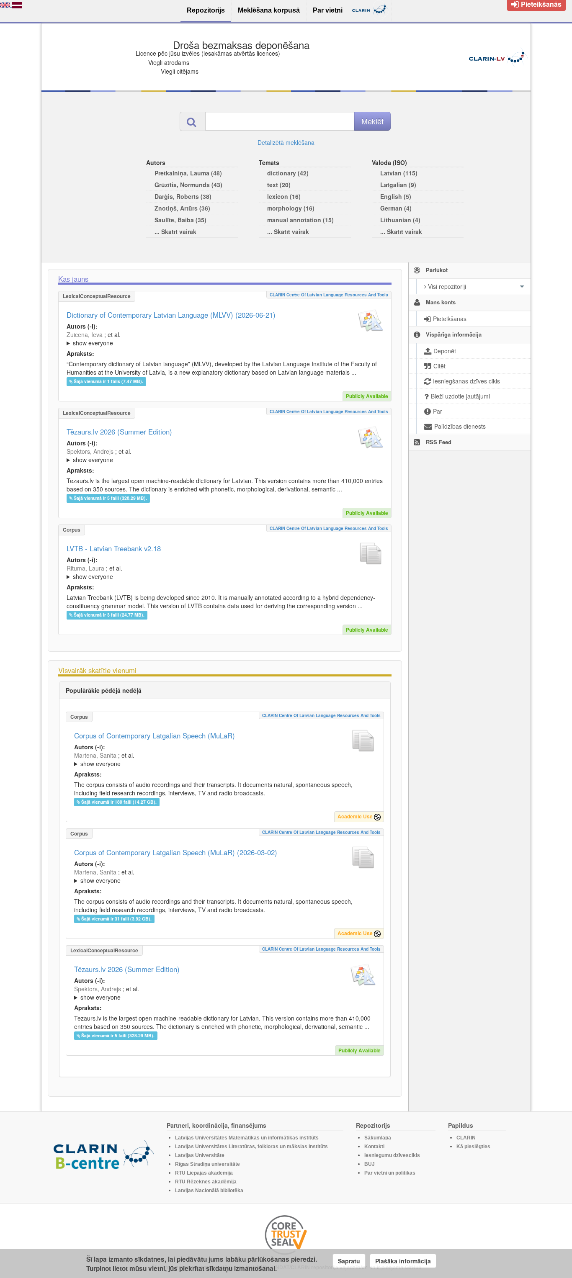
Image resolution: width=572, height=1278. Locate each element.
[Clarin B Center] (104, 1157)
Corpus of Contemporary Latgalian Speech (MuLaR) (154, 735)
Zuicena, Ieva (85, 334)
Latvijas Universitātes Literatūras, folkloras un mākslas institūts (251, 1146)
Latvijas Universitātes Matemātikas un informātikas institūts (247, 1138)
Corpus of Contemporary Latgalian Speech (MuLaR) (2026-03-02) (175, 852)
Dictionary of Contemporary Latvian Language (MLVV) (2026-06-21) (171, 315)
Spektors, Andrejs (90, 451)
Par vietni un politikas (389, 1173)
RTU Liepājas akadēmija (204, 1173)
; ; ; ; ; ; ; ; (220, 759)
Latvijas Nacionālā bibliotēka (209, 1190)
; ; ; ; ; (223, 572)
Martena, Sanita (95, 755)
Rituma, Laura (85, 568)
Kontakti (374, 1146)
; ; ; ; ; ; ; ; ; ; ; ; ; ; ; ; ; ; (224, 338)
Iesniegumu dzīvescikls (392, 1155)
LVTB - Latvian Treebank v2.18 (114, 548)
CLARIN (466, 1138)
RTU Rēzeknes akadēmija (206, 1182)
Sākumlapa (377, 1138)
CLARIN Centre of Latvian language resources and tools (329, 295)
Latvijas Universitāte (199, 1155)
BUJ (369, 1164)
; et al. (94, 338)
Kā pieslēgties (473, 1146)
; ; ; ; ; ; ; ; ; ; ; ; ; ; (222, 455)
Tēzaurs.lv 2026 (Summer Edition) (119, 432)
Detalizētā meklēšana (286, 142)
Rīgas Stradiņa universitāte (207, 1164)
